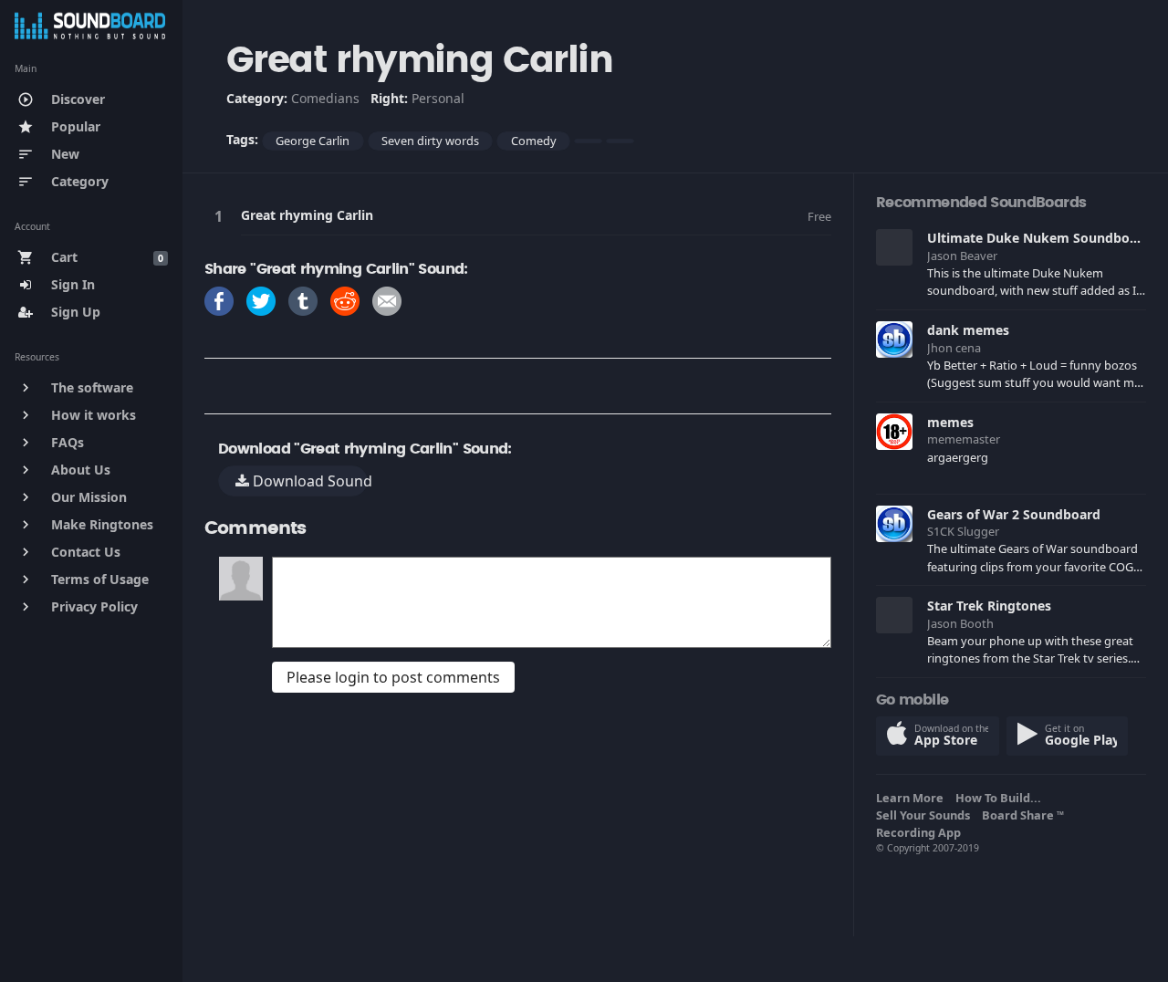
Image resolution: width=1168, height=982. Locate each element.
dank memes (968, 330)
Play (222, 216)
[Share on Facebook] (219, 299)
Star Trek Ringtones (989, 605)
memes (950, 422)
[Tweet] (261, 299)
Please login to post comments (393, 677)
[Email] (387, 299)
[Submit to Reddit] (345, 299)
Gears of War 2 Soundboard (1013, 514)
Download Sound (308, 481)
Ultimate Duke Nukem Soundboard (1039, 237)
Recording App (921, 832)
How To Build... (1001, 797)
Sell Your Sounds (925, 815)
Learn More (912, 797)
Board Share (1023, 815)
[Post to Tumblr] (303, 299)
